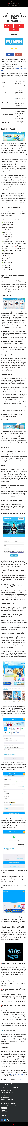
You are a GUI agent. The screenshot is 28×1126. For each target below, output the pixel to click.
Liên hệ (3, 1095)
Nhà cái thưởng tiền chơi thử (8, 1106)
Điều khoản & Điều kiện (7, 1092)
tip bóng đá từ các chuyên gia (18, 1074)
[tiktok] (8, 1120)
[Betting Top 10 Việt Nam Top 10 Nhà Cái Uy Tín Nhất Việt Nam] (14, 3)
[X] (5, 1120)
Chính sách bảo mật (6, 1090)
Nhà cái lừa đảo (5, 1097)
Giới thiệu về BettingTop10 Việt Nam (10, 1087)
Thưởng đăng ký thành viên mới (9, 1103)
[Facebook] (2, 1120)
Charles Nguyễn (19, 1079)
